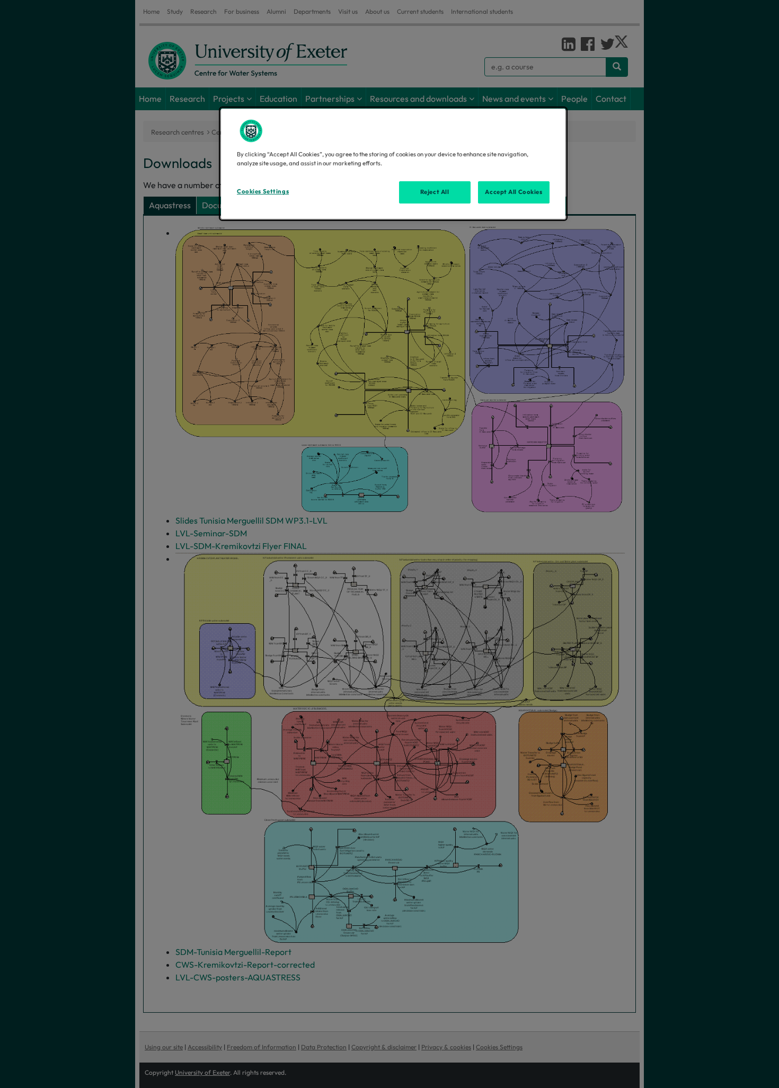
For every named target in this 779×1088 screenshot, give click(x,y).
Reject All (434, 192)
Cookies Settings (263, 191)
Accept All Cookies (513, 192)
